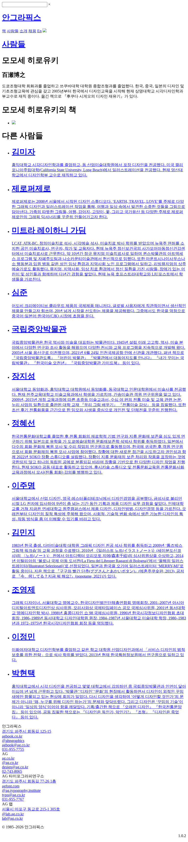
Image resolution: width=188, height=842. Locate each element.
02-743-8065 (12, 771)
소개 (23, 31)
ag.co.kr (8, 758)
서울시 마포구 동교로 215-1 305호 (31, 809)
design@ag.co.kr (15, 767)
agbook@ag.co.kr (16, 745)
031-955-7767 (13, 799)
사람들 (13, 31)
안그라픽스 (21, 17)
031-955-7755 (13, 749)
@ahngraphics (13, 741)
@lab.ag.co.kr (13, 814)
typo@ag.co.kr (13, 795)
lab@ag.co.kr (12, 818)
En (39, 31)
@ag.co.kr (10, 763)
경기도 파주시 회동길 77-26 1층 (29, 781)
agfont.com (10, 786)
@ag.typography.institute (21, 790)
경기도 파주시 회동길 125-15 (26, 731)
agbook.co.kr (12, 736)
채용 (32, 31)
